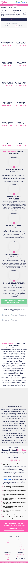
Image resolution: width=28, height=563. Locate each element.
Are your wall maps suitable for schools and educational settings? (14, 517)
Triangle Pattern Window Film (20, 123)
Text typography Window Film (21, 103)
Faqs (20, 548)
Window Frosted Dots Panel (20, 142)
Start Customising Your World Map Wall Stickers (14, 301)
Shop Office (7, 540)
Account (7, 559)
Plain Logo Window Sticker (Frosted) (7, 63)
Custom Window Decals (14, 7)
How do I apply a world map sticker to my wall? (13, 495)
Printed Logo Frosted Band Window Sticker (7, 83)
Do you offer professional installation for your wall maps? (14, 510)
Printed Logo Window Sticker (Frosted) (20, 83)
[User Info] (18, 2)
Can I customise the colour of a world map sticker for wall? (13, 487)
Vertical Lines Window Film (7, 142)
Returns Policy (7, 557)
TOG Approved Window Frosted (7, 123)
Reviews (20, 546)
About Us (20, 540)
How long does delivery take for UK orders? (14, 514)
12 (16, 25)
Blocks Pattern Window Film (7, 43)
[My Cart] (23, 2)
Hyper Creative (4, 7)
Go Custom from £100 (13, 528)
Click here (15, 5)
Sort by (8, 23)
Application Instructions (20, 549)
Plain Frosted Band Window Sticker (21, 43)
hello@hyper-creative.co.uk (20, 555)
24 (19, 25)
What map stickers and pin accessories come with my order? (14, 503)
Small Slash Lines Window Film (7, 103)
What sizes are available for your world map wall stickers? (14, 463)
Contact (20, 544)
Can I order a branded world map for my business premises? (13, 507)
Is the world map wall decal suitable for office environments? (14, 491)
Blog (20, 542)
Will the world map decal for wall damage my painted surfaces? (14, 499)
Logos (7, 542)
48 (21, 25)
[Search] (14, 2)
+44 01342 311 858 (20, 554)
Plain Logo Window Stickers (21, 63)
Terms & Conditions (7, 555)
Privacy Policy (7, 554)
